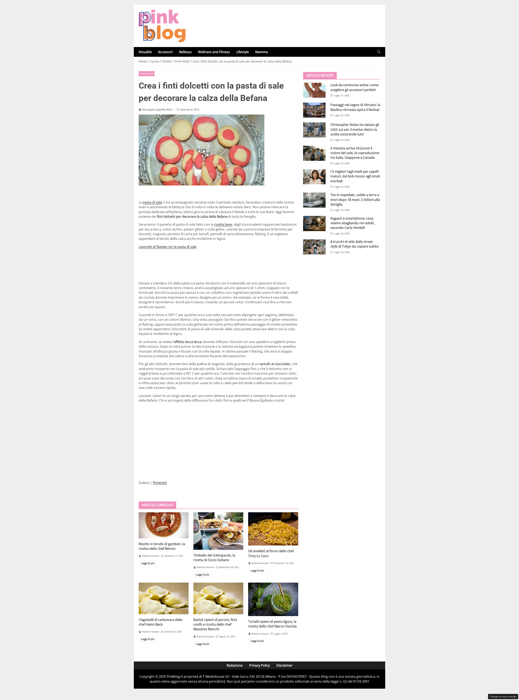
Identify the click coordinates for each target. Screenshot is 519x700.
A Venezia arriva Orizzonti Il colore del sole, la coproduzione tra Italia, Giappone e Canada (354, 153)
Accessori (165, 52)
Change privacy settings (503, 696)
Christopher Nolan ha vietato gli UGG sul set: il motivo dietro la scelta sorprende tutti (354, 129)
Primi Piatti (146, 73)
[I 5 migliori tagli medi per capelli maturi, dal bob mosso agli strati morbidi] (314, 176)
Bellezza (185, 52)
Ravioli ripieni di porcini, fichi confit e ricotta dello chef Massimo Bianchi (215, 624)
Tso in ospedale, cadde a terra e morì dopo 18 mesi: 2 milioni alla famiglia (355, 200)
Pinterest (160, 482)
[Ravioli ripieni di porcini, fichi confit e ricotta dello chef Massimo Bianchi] (218, 598)
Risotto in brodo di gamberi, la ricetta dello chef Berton (162, 546)
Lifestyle (242, 52)
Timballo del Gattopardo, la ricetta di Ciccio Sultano (214, 557)
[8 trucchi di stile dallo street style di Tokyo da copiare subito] (314, 246)
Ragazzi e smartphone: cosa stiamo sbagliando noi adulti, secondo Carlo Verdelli (352, 223)
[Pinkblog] (162, 25)
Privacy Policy (259, 665)
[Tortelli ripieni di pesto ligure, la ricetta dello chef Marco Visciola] (273, 599)
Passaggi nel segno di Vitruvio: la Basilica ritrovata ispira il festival (355, 107)
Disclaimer (284, 665)
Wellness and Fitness (214, 52)
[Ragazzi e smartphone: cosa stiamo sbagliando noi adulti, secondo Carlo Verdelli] (314, 223)
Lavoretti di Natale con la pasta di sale (167, 246)
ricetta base (223, 224)
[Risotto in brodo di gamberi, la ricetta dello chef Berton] (164, 525)
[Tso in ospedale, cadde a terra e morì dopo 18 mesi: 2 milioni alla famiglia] (314, 200)
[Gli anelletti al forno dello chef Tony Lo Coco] (273, 529)
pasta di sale (152, 202)
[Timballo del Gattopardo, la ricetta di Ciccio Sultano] (218, 531)
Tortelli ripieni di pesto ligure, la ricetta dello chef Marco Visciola (272, 623)
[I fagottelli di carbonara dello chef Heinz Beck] (164, 598)
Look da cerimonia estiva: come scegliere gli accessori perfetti (354, 87)
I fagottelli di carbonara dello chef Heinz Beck (160, 622)
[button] (378, 51)
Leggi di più (147, 563)
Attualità (145, 52)
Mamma (261, 52)
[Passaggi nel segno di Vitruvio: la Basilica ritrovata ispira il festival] (314, 110)
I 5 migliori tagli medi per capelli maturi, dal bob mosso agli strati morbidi (355, 176)
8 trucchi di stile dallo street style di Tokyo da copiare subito (354, 244)
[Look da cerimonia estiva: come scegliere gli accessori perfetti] (314, 90)
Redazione (235, 665)
